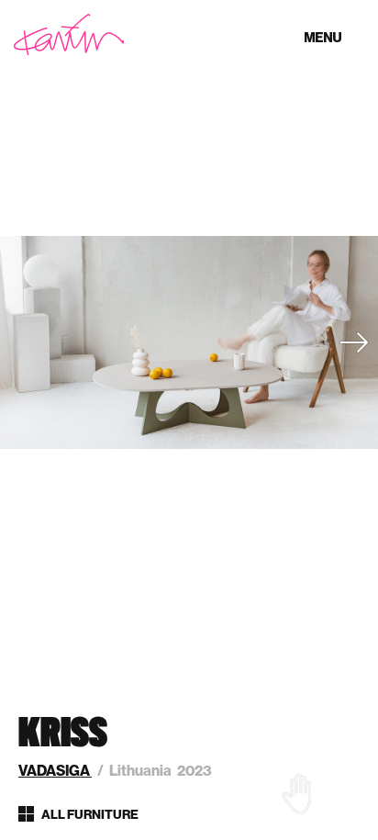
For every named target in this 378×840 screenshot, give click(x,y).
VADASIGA (55, 770)
